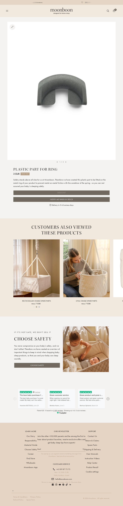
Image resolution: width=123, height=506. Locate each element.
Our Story (31, 436)
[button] (37, 365)
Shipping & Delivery (92, 449)
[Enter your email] (83, 449)
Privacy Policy (35, 497)
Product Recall (92, 467)
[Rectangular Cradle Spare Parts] (36, 268)
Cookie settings (92, 471)
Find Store (31, 458)
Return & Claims (92, 440)
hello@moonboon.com (63, 479)
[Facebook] (53, 485)
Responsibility (31, 440)
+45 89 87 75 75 (63, 469)
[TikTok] (67, 485)
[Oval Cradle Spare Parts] (86, 268)
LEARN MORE (30, 431)
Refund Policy (18, 500)
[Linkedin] (70, 485)
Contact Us (92, 436)
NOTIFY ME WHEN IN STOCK (61, 199)
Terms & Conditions (20, 497)
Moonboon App (30, 467)
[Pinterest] (63, 485)
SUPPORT (92, 431)
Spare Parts (92, 445)
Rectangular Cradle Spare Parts (36, 301)
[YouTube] (60, 484)
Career (31, 454)
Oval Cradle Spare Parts (86, 301)
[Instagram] (56, 485)
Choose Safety (31, 449)
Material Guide (30, 445)
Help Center (92, 462)
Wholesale (30, 462)
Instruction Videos (92, 458)
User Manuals (92, 454)
